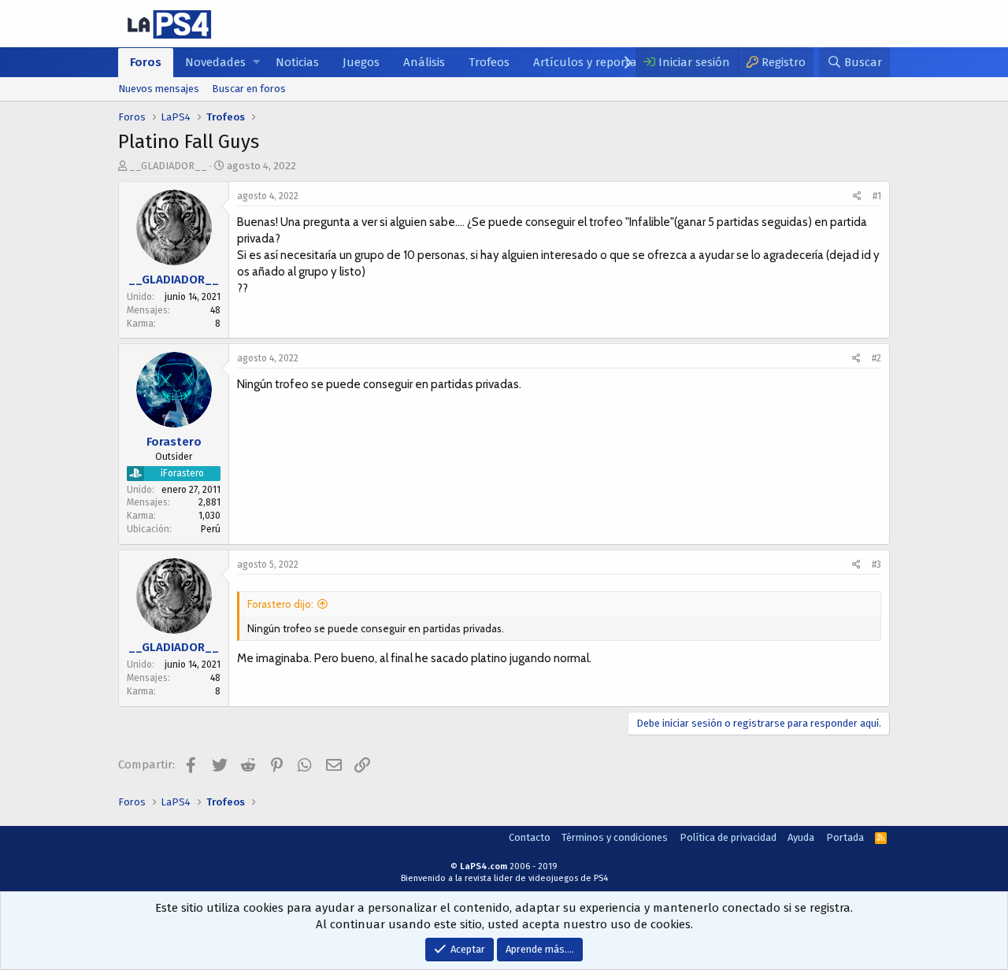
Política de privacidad (728, 837)
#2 (876, 358)
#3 (876, 564)
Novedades (215, 62)
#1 (877, 196)
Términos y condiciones (614, 837)
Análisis (424, 62)
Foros (145, 62)
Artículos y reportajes (592, 62)
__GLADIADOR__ (168, 166)
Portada (845, 837)
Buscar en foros (249, 88)
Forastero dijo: (280, 604)
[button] (256, 62)
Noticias (297, 62)
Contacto (529, 837)
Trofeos (489, 62)
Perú (210, 529)
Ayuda (801, 837)
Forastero (174, 442)
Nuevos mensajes (158, 88)
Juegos (361, 62)
